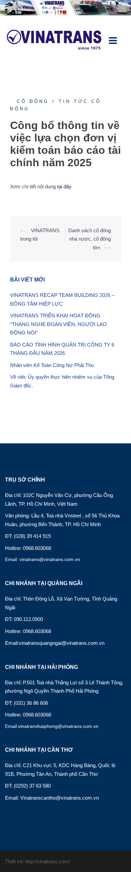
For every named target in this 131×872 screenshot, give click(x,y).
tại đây (64, 186)
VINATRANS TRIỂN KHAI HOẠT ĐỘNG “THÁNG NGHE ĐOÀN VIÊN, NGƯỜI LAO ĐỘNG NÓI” (58, 324)
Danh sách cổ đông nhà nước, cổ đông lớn (89, 239)
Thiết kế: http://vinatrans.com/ (37, 861)
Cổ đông (33, 101)
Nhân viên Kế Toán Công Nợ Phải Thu (52, 365)
